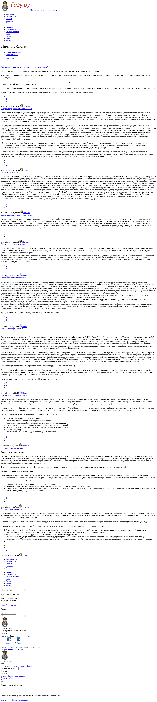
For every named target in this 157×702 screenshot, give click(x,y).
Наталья (26, 213)
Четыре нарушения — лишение (14, 395)
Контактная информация (11, 603)
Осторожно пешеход (9, 172)
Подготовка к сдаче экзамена (13, 244)
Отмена (27, 636)
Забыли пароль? (7, 649)
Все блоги (10, 59)
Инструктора (6, 666)
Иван (24, 276)
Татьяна (26, 106)
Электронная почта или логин (13, 631)
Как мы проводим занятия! (12, 329)
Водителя (30, 666)
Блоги (8, 23)
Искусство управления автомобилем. (16, 109)
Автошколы (11, 16)
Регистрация (11, 605)
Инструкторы (11, 14)
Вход (3, 605)
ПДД (8, 34)
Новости (9, 27)
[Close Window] (2, 680)
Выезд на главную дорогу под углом (16, 215)
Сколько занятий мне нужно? (13, 278)
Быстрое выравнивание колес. (13, 509)
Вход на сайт (6, 678)
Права (8, 38)
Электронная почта (9, 668)
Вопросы (9, 21)
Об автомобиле (12, 32)
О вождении (11, 29)
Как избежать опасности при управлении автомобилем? (24, 67)
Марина (25, 446)
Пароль (4, 633)
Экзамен (9, 36)
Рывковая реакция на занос (12, 448)
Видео (8, 40)
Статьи (9, 19)
